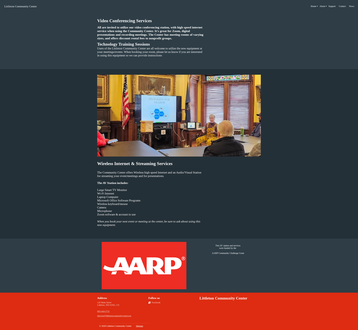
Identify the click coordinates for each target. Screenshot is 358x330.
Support (331, 6)
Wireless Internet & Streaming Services (135, 163)
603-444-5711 (103, 311)
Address (102, 298)
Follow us (154, 298)
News (351, 6)
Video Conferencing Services (124, 20)
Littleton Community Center (20, 6)
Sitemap (139, 326)
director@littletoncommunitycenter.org (114, 316)
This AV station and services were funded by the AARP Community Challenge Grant (228, 249)
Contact (342, 6)
